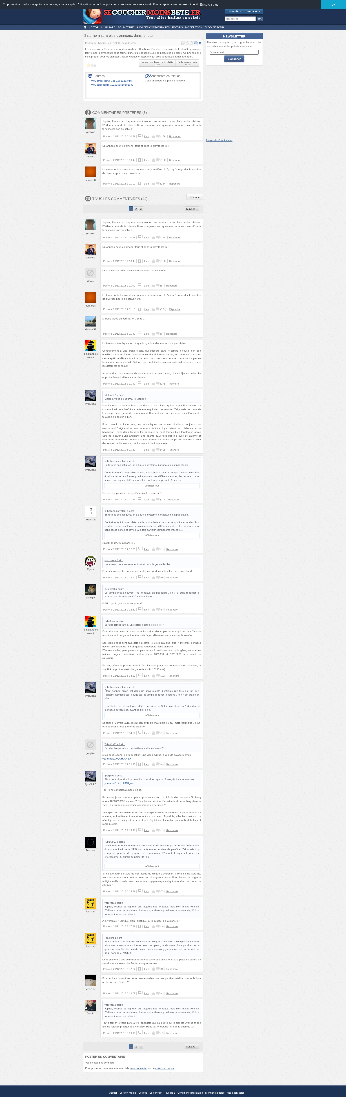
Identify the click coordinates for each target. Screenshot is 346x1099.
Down (158, 136)
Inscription (234, 11)
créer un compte (164, 1068)
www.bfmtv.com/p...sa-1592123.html (111, 80)
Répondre (175, 136)
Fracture (90, 850)
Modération (193, 27)
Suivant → (192, 208)
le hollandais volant (115, 461)
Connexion (253, 11)
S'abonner (195, 197)
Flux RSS (170, 1092)
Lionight (90, 597)
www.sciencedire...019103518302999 (112, 84)
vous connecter (138, 1068)
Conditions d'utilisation (190, 1092)
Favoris (177, 27)
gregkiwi (90, 753)
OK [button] (333, 4)
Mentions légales (215, 1092)
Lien (146, 136)
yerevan (90, 131)
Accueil (113, 1092)
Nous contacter (235, 1092)
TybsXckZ (102, 43)
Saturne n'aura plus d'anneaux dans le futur (119, 35)
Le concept (156, 1092)
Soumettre (126, 27)
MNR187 (90, 988)
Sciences (131, 43)
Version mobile (128, 1092)
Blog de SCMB (214, 27)
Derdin (90, 1013)
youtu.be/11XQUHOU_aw (116, 758)
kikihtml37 (90, 329)
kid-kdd (90, 911)
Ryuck (90, 569)
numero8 (90, 180)
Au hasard (108, 27)
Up (153, 136)
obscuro (90, 156)
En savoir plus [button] (209, 4)
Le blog (143, 1092)
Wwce (90, 281)
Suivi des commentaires (153, 27)
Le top (93, 27)
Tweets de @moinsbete (219, 140)
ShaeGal (91, 519)
